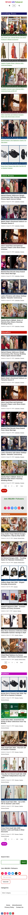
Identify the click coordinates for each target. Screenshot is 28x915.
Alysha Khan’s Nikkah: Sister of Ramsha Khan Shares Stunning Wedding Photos (12, 322)
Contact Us (19, 907)
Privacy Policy (9, 907)
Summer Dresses (5, 699)
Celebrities (17, 201)
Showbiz (22, 201)
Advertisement (17, 905)
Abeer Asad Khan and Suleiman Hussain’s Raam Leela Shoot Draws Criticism (13, 247)
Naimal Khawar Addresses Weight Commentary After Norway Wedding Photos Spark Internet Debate (13, 197)
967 (17, 486)
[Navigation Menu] (14, 5)
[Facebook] (12, 508)
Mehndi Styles (21, 538)
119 (17, 839)
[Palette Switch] (9, 5)
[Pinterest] (5, 508)
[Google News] (13, 913)
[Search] (19, 5)
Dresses (17, 697)
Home (8, 905)
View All (4, 490)
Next (22, 486)
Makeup (19, 611)
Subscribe (5, 881)
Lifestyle (15, 538)
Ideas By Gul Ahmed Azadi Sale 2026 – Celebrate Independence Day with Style (13, 775)
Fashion (21, 697)
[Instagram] (8, 508)
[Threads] (22, 508)
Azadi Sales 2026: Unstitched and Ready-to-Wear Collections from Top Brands (13, 721)
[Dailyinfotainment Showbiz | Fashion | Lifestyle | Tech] (14, 2)
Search (24, 862)
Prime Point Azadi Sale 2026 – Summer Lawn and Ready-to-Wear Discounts (12, 829)
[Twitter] (15, 508)
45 (17, 662)
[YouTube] (19, 508)
